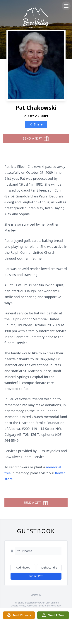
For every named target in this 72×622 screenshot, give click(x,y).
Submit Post (36, 576)
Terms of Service (46, 605)
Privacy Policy (25, 605)
